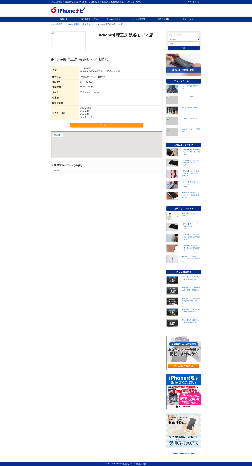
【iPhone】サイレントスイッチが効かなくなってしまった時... (191, 162)
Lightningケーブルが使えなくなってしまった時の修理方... (191, 258)
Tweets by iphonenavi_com (183, 453)
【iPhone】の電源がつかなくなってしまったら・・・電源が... (191, 184)
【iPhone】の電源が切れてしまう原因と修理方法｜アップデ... (191, 248)
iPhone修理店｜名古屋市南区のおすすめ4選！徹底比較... (191, 301)
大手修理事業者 (138, 19)
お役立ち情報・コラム (88, 19)
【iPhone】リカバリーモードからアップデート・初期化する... (191, 152)
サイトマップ (194, 2)
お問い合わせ (188, 19)
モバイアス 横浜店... (188, 96)
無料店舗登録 (163, 19)
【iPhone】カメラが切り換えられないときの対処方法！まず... (191, 173)
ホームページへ (107, 125)
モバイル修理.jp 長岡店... (190, 107)
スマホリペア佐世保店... (190, 118)
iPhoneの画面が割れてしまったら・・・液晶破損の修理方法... (191, 195)
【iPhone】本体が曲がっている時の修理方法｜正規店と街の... (191, 237)
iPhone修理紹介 (113, 19)
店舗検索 (63, 19)
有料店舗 (57, 170)
